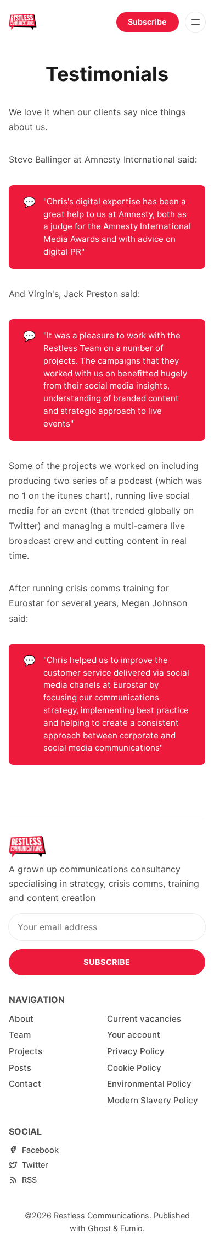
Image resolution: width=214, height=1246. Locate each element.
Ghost (99, 1228)
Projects (25, 1051)
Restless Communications (101, 1215)
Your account (133, 1034)
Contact (25, 1083)
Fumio (131, 1228)
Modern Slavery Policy (152, 1100)
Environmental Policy (149, 1083)
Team (20, 1034)
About (21, 1018)
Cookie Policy (134, 1067)
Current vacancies (144, 1018)
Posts (20, 1067)
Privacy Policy (136, 1051)
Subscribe (147, 21)
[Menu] (195, 22)
